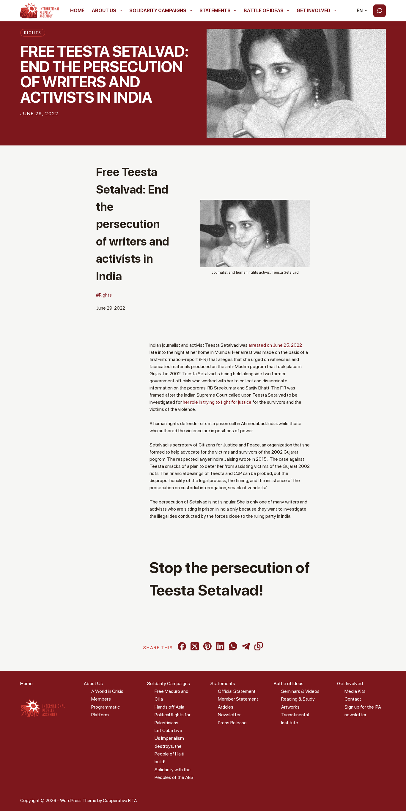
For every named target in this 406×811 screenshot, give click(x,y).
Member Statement (238, 699)
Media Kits (355, 691)
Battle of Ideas (264, 10)
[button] (362, 11)
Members (101, 699)
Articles (225, 707)
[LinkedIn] (220, 646)
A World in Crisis (107, 691)
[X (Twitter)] (195, 646)
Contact (352, 699)
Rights (32, 33)
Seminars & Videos (300, 691)
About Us (104, 10)
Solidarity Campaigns (157, 10)
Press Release (232, 723)
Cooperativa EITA (120, 800)
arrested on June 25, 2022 (275, 345)
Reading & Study (298, 699)
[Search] (379, 10)
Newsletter (229, 714)
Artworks (290, 707)
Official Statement (237, 691)
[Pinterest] (207, 646)
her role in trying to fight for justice (217, 402)
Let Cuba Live (168, 730)
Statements (215, 10)
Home (77, 10)
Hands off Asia (169, 707)
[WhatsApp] (233, 646)
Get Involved (313, 10)
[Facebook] (182, 646)
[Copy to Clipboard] (258, 646)
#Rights (104, 295)
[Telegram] (246, 646)
